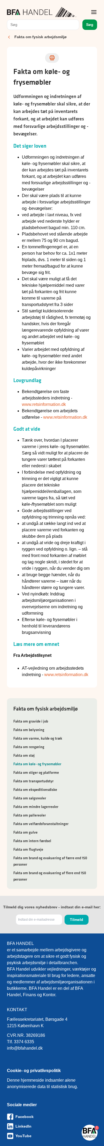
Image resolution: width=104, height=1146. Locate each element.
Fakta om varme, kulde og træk (37, 738)
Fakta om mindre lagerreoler (35, 806)
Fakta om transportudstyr (33, 781)
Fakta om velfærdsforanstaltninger (41, 823)
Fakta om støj (24, 755)
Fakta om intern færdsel (32, 840)
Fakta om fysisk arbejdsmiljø (40, 37)
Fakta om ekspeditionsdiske (35, 789)
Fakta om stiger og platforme (36, 772)
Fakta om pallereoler (29, 815)
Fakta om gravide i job (30, 721)
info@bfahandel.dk (25, 1048)
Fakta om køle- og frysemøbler (37, 764)
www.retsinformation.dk (44, 404)
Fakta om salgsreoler (29, 798)
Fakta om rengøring (28, 746)
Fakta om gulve (25, 832)
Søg (89, 24)
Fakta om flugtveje (28, 849)
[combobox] (43, 24)
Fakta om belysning (28, 729)
